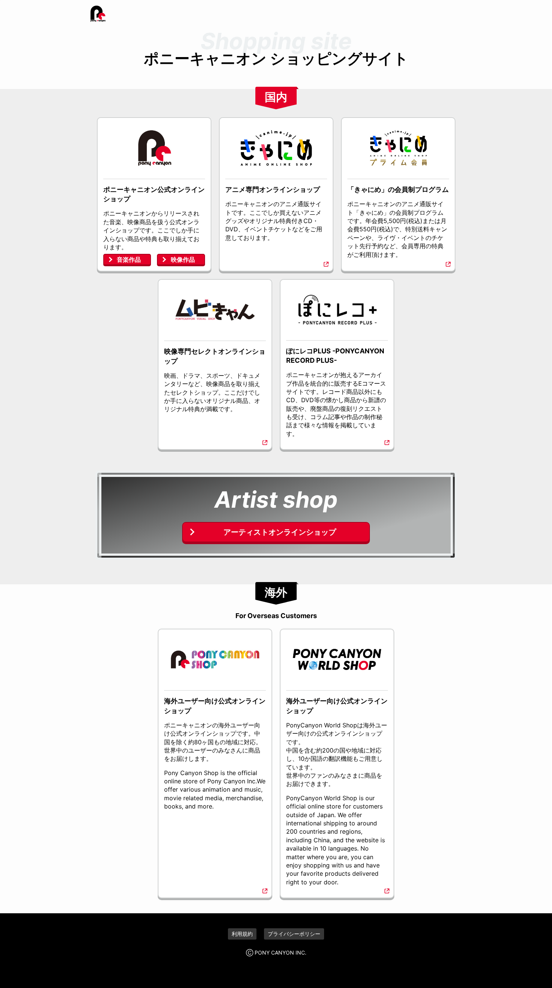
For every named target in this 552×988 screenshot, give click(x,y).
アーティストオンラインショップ (279, 532)
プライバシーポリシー (294, 934)
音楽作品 (129, 259)
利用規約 (242, 934)
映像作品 (183, 259)
